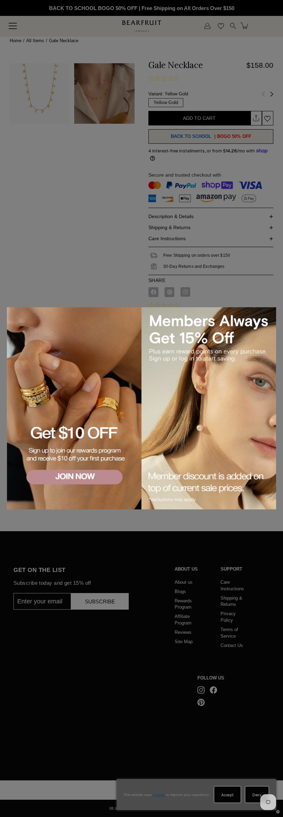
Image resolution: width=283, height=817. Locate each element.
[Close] (269, 313)
